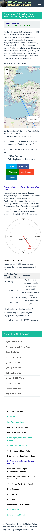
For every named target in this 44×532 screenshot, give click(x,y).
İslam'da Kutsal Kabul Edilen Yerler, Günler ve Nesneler (21, 477)
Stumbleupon (26, 172)
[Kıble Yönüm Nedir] (16, 3)
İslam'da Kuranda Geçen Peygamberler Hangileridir (18, 470)
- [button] (7, 73)
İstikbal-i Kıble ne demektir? (18, 445)
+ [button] (7, 69)
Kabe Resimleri (13, 489)
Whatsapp (13, 172)
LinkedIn (12, 177)
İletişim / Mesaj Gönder (16, 515)
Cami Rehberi (12, 494)
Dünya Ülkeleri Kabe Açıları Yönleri (21, 456)
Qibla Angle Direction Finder (19, 504)
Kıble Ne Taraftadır (15, 411)
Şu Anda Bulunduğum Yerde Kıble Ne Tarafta (20, 462)
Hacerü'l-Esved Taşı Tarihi (17, 432)
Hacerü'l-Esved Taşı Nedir (17, 427)
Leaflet (38, 127)
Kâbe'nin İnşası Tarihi (15, 422)
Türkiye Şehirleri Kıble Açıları (19, 451)
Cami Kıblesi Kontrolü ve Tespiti (20, 484)
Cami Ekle (11, 499)
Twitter (12, 166)
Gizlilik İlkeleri (13, 509)
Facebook (23, 166)
